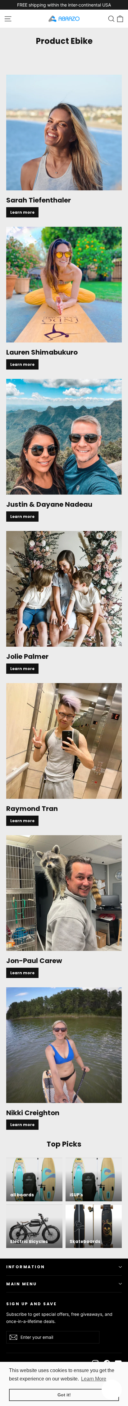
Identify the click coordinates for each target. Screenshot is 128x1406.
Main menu (21, 1284)
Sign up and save (31, 1303)
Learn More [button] (93, 1378)
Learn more (22, 212)
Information (25, 1266)
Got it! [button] (64, 1394)
